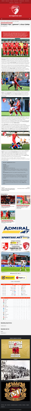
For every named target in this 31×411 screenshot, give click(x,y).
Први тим (8, 205)
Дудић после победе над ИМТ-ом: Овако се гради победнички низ (7, 207)
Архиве (2, 331)
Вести (5, 205)
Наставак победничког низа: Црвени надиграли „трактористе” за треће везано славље (22, 207)
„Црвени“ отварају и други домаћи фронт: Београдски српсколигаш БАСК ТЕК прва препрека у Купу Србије (8, 189)
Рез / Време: (18, 284)
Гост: (22, 284)
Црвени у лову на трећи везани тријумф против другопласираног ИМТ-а (7, 222)
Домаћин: (14, 284)
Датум (4, 284)
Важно (3, 205)
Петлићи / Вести (17, 2)
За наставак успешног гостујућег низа (23, 188)
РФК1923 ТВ (3, 406)
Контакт (21, 2)
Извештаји (24, 205)
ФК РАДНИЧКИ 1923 (15, 16)
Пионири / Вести (11, 2)
